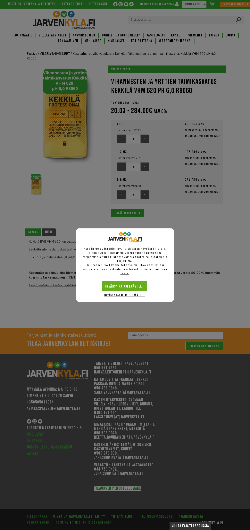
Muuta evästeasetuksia (190, 526)
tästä (125, 273)
